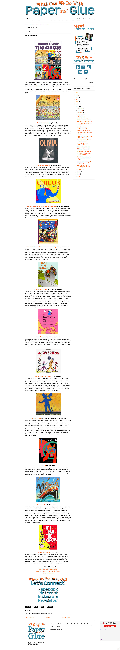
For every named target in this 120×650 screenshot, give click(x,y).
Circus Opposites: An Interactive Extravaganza (42, 206)
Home (28, 21)
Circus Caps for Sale (41, 289)
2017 (77, 99)
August (80, 169)
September (81, 115)
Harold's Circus (41, 337)
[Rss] (85, 18)
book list (42, 25)
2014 (77, 106)
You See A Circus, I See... (43, 376)
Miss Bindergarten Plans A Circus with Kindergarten (43, 247)
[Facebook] (87, 623)
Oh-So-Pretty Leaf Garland (84, 119)
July (79, 171)
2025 (77, 92)
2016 (77, 101)
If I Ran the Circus (44, 552)
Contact (53, 626)
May (79, 176)
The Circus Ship (42, 505)
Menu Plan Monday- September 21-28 (82, 127)
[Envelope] (83, 18)
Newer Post (30, 617)
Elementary (53, 21)
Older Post (66, 617)
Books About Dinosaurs (83, 147)
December (80, 108)
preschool (32, 25)
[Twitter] (79, 18)
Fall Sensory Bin (81, 117)
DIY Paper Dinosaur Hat (83, 149)
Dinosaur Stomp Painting (84, 151)
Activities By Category (63, 21)
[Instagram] (87, 18)
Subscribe (59, 629)
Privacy (59, 626)
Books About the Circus (83, 130)
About (33, 21)
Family (79, 21)
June (79, 174)
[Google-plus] (81, 18)
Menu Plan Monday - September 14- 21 (82, 144)
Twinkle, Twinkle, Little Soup (84, 121)
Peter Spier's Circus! (43, 123)
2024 (77, 95)
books (37, 25)
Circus (44, 465)
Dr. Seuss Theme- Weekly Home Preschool (84, 154)
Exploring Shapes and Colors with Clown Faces (48, 571)
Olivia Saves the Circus (43, 165)
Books (39, 21)
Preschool (46, 21)
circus (47, 25)
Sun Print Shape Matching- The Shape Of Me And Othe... (84, 158)
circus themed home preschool (37, 86)
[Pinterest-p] (77, 18)
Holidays (73, 21)
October (80, 112)
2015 (77, 104)
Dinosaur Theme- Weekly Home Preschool (84, 140)
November (80, 110)
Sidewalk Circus (36, 418)
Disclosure (53, 629)
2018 (77, 97)
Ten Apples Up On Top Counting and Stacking (83, 166)
